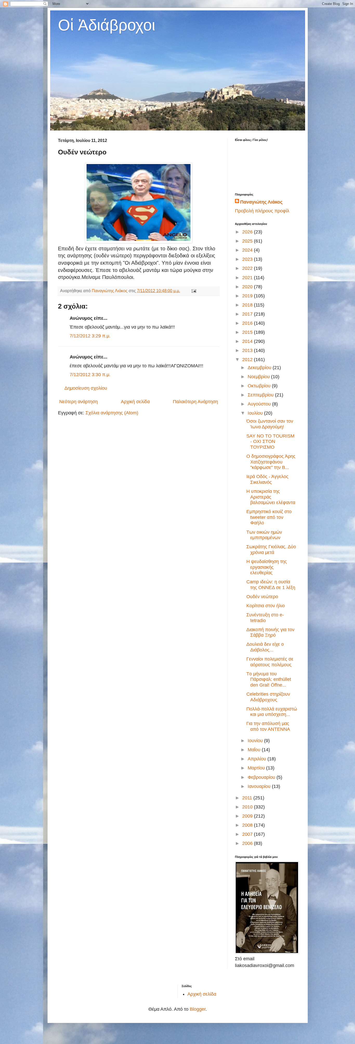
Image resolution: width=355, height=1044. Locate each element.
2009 (248, 816)
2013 (248, 350)
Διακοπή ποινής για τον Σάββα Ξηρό (270, 632)
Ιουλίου (256, 413)
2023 (248, 259)
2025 (248, 241)
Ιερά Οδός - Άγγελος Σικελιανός (267, 479)
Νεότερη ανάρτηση (78, 401)
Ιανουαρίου (260, 786)
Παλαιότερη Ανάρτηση (195, 401)
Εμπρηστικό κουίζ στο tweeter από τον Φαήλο (269, 517)
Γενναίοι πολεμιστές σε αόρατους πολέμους (269, 661)
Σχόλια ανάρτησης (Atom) (112, 412)
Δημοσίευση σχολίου (85, 388)
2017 (248, 314)
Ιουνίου (256, 740)
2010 (248, 807)
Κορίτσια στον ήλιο (265, 605)
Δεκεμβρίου (260, 367)
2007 (248, 834)
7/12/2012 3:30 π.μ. (90, 374)
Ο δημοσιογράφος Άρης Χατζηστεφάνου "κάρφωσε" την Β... (270, 462)
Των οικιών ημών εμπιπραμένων (264, 535)
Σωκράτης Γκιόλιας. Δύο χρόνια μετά (271, 549)
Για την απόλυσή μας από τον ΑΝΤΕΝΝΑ (268, 726)
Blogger (198, 1009)
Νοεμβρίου (259, 376)
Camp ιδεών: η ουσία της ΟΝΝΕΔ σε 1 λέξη (270, 584)
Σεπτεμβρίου (261, 394)
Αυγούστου (260, 404)
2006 (248, 843)
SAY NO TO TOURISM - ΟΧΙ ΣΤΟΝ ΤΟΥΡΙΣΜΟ (270, 441)
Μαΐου (255, 749)
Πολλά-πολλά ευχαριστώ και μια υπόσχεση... (271, 711)
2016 (248, 323)
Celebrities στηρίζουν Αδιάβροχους (268, 696)
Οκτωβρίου (260, 385)
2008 (248, 825)
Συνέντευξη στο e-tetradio (265, 617)
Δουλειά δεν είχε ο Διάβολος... (265, 647)
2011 (247, 797)
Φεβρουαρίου (262, 777)
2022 (248, 268)
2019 (248, 295)
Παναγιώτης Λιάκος (261, 202)
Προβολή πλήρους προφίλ (262, 210)
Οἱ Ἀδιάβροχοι (106, 25)
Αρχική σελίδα (135, 401)
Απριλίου (257, 758)
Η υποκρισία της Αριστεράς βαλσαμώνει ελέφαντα (270, 497)
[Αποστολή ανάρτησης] (193, 290)
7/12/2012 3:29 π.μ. (90, 335)
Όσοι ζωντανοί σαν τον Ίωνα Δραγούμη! (269, 424)
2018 (248, 305)
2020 (248, 286)
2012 (248, 359)
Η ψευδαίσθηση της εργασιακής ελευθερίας (266, 567)
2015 (248, 332)
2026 (248, 231)
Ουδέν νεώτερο (262, 596)
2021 (248, 277)
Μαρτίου (257, 768)
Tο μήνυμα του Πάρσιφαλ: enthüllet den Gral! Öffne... (268, 679)
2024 (248, 250)
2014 (248, 341)
